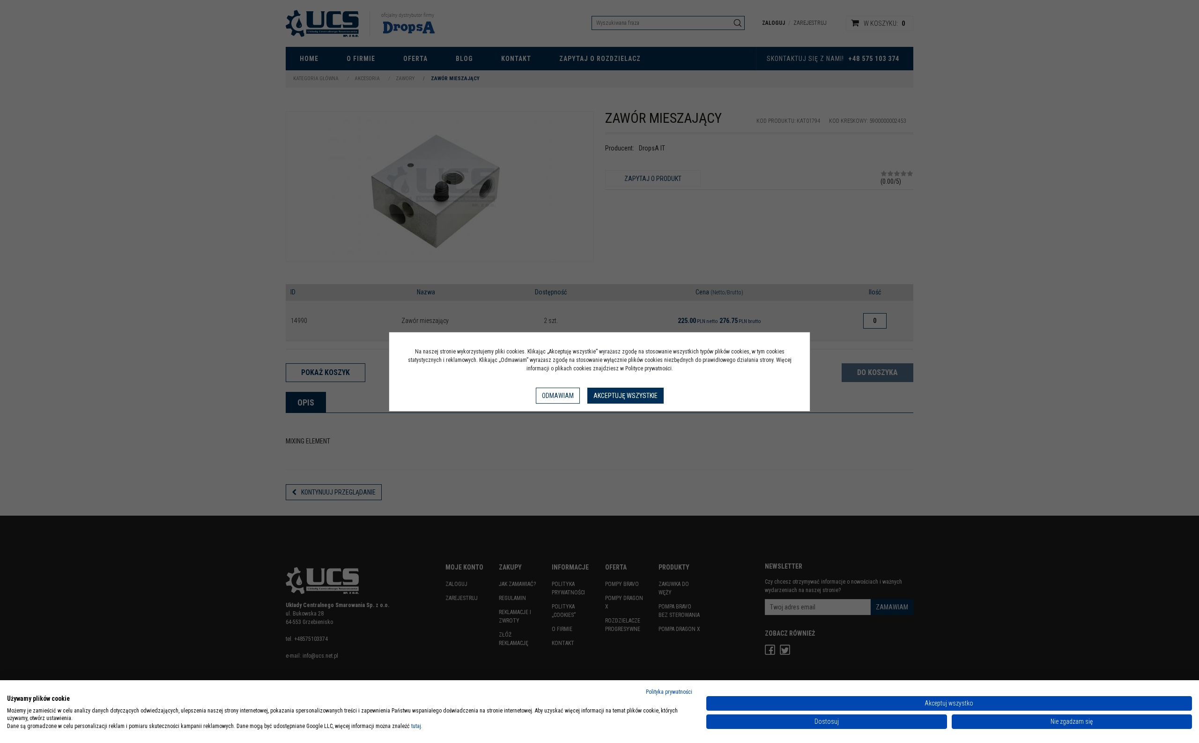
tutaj (416, 726)
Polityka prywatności (669, 692)
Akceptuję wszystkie (625, 395)
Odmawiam (558, 395)
